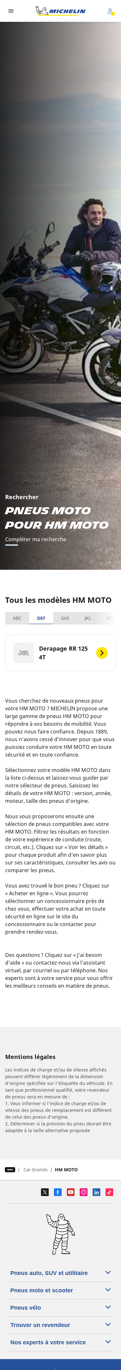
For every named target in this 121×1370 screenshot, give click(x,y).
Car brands (36, 1169)
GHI (65, 618)
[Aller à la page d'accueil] (60, 11)
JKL (88, 618)
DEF (41, 618)
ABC (17, 618)
